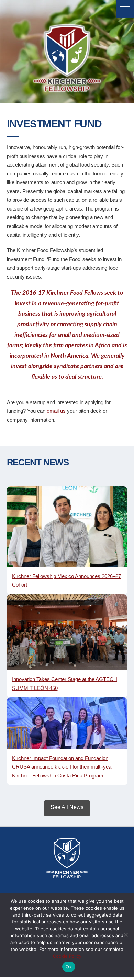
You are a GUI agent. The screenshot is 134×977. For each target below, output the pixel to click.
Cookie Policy (67, 956)
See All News (67, 807)
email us (56, 411)
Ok (69, 966)
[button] (125, 9)
